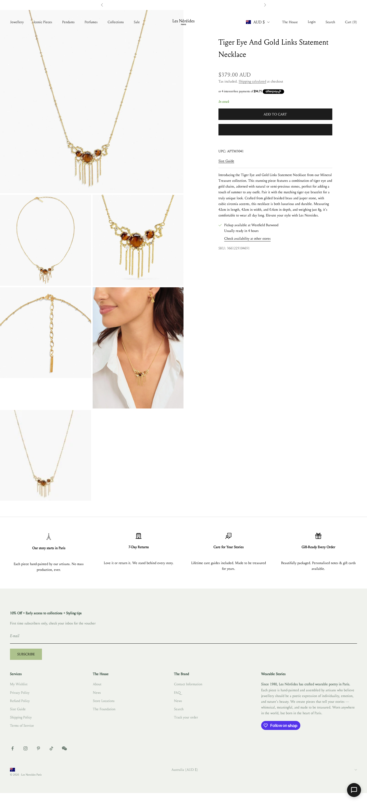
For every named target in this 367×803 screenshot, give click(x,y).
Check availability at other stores (247, 239)
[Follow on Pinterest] (38, 748)
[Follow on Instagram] (25, 748)
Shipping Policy (21, 717)
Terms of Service (22, 725)
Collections (116, 22)
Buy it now (275, 130)
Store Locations (104, 701)
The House (290, 22)
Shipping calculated (252, 81)
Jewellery (17, 22)
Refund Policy (20, 701)
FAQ (177, 693)
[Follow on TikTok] (51, 748)
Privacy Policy (19, 693)
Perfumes (91, 22)
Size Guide (226, 161)
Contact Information (188, 684)
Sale (137, 22)
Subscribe (26, 654)
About (97, 684)
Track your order (186, 717)
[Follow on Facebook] (12, 748)
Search (179, 709)
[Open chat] (354, 790)
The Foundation (104, 709)
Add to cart (275, 114)
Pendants (68, 22)
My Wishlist (18, 684)
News (97, 693)
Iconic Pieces (43, 22)
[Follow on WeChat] (64, 748)
